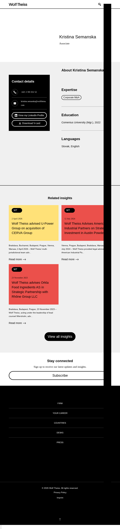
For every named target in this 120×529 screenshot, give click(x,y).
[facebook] (51, 506)
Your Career (60, 413)
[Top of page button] (60, 519)
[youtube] (69, 506)
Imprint (60, 497)
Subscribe (60, 375)
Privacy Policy (60, 492)
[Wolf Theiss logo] (18, 4)
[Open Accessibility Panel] (1, 527)
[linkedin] (63, 506)
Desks (60, 432)
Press (60, 442)
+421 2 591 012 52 (29, 92)
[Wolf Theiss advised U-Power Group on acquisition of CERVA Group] (34, 233)
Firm (60, 403)
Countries (60, 423)
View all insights (60, 336)
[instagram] (57, 506)
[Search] (101, 4)
